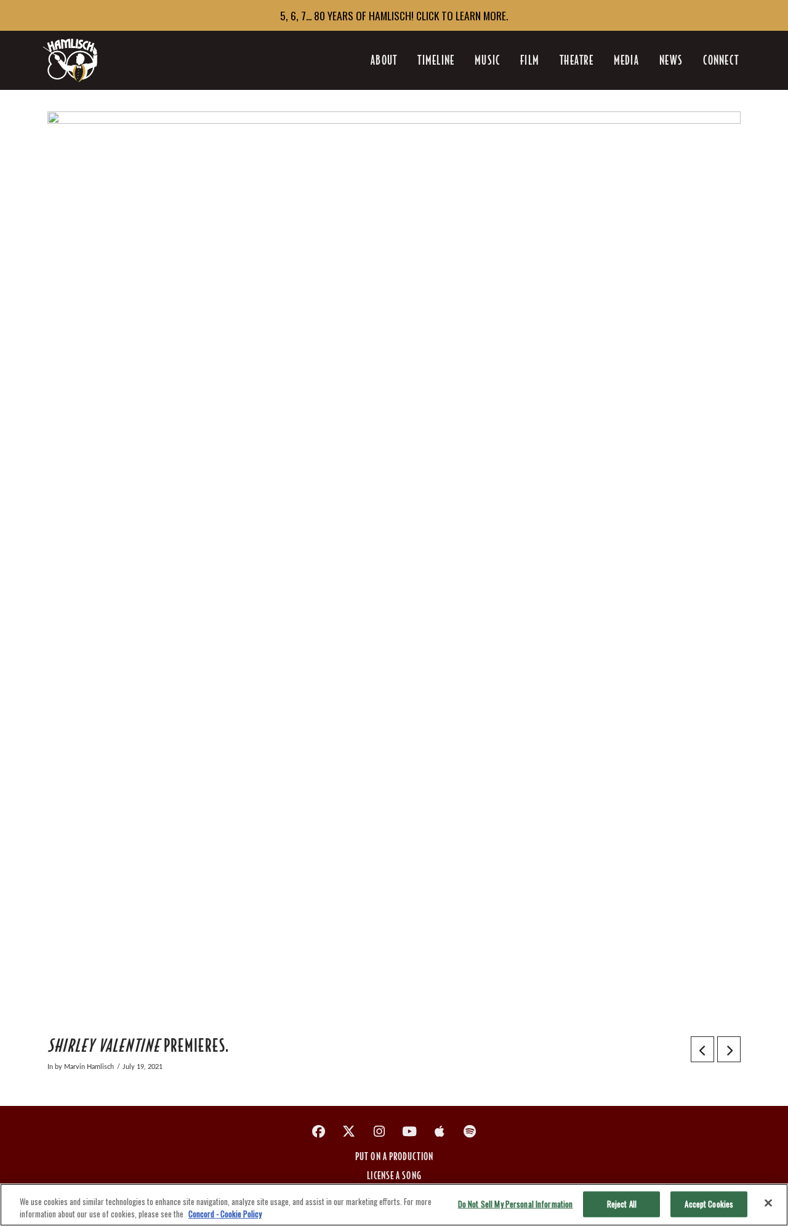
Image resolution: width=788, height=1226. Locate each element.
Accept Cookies (709, 1204)
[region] (394, 1205)
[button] (721, 60)
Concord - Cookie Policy (225, 1213)
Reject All (622, 1204)
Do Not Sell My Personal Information (515, 1204)
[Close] (768, 1203)
